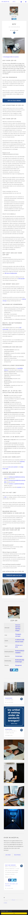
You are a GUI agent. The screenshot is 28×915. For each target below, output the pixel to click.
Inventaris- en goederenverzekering (16, 483)
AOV (14, 1)
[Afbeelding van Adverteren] (14, 717)
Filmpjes (17, 630)
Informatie (17, 626)
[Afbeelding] (14, 750)
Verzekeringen (18, 656)
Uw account (21, 1)
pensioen (19, 487)
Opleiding (17, 628)
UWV (5, 497)
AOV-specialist (21, 278)
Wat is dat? (10, 911)
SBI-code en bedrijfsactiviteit (11, 273)
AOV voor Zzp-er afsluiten (14, 100)
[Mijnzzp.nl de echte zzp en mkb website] (14, 11)
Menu (26, 1)
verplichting (22, 461)
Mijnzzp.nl (5, 1)
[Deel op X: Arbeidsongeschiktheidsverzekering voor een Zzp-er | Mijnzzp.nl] (14, 19)
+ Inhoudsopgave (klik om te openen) (11, 56)
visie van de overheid (12, 466)
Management (18, 665)
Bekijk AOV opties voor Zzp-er (14, 575)
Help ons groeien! (10, 865)
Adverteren (8, 729)
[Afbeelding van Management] (14, 689)
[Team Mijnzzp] (14, 33)
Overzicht (17, 624)
